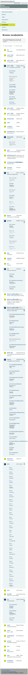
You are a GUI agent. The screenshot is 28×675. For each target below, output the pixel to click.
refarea (12, 195)
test (8, 646)
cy (11, 481)
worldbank (10, 660)
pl (11, 556)
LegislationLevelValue (13, 395)
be (11, 472)
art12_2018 (10, 60)
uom (8, 650)
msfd (8, 625)
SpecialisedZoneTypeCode (13, 431)
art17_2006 (10, 65)
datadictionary (11, 131)
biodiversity (10, 118)
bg (11, 476)
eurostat (9, 167)
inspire (9, 359)
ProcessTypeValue (13, 417)
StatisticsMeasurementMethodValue (13, 441)
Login (17, 3)
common (9, 126)
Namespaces (5, 29)
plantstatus (13, 610)
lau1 (8, 464)
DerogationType (13, 320)
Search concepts (19, 45)
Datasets (4, 14)
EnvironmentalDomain (13, 384)
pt (11, 561)
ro (11, 565)
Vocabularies (5, 24)
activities (13, 70)
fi (11, 512)
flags (12, 183)
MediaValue (13, 408)
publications (10, 635)
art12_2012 (10, 55)
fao (8, 172)
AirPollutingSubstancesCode (13, 314)
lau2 (8, 590)
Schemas (4, 22)
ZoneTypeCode (13, 452)
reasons (13, 96)
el (11, 503)
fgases (9, 215)
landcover (10, 458)
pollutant (13, 286)
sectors (13, 618)
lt (11, 534)
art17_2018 (10, 113)
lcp (8, 599)
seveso (9, 641)
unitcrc (12, 206)
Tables (3, 17)
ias (8, 263)
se (11, 570)
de (11, 490)
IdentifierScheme (13, 390)
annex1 (12, 274)
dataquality (10, 137)
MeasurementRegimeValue (13, 400)
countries (13, 84)
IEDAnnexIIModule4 (11, 307)
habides (9, 258)
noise (8, 630)
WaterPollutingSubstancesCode (13, 344)
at (11, 467)
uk (11, 583)
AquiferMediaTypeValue (13, 364)
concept (13, 224)
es (11, 508)
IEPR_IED (10, 352)
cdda (8, 122)
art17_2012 (10, 108)
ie (11, 526)
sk (11, 579)
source (12, 235)
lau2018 (9, 594)
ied (8, 269)
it (11, 530)
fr (11, 517)
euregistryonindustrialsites (11, 162)
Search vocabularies (8, 45)
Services (4, 27)
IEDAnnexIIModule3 (11, 299)
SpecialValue (13, 436)
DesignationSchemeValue (13, 377)
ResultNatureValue (13, 423)
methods (13, 89)
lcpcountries (13, 604)
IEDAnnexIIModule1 (11, 294)
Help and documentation (7, 12)
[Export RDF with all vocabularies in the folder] (24, 67)
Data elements (5, 19)
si (11, 574)
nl (11, 552)
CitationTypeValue (13, 371)
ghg (8, 253)
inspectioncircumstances (13, 280)
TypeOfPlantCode (13, 333)
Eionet (7, 9)
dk (11, 495)
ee (11, 499)
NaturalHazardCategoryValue (13, 412)
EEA (8, 1)
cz (11, 485)
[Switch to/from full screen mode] (19, 3)
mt (11, 548)
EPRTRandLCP (11, 155)
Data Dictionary (12, 9)
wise (8, 655)
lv (11, 543)
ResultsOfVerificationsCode (13, 327)
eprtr (8, 150)
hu (11, 521)
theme (12, 447)
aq (8, 50)
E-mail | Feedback (6, 670)
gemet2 (9, 220)
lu (11, 539)
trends (12, 102)
